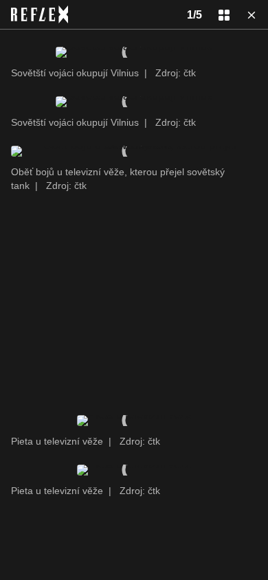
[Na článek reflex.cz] (39, 14)
